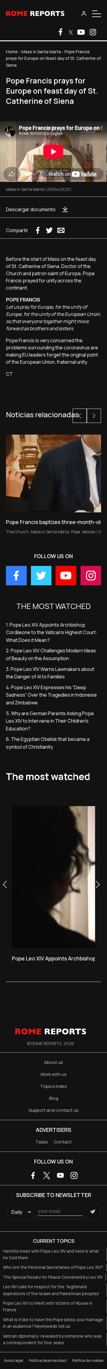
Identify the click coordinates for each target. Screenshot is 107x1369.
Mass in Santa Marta (41, 51)
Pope (75, 531)
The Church (17, 531)
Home (12, 51)
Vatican (89, 531)
